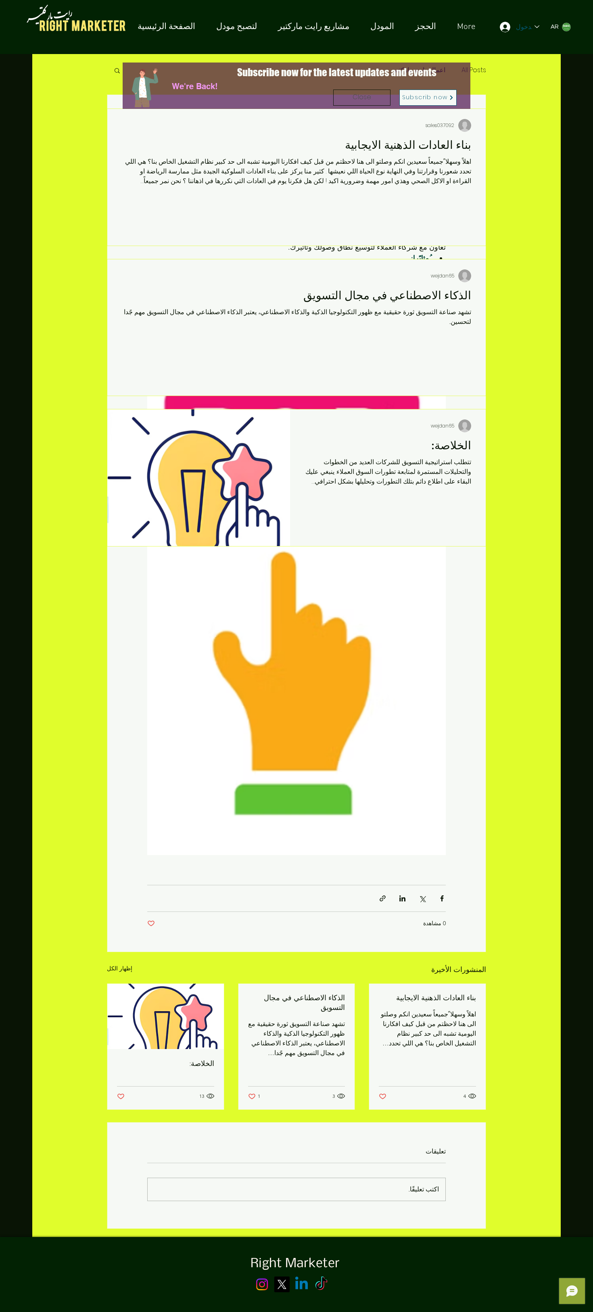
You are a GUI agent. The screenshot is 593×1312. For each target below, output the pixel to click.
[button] (361, 98)
